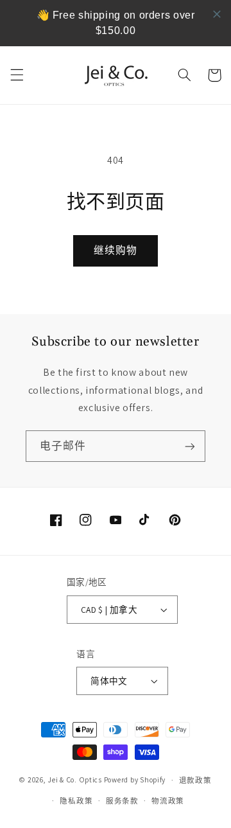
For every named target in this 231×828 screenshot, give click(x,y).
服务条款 (122, 801)
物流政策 (167, 801)
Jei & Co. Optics (74, 779)
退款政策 (195, 780)
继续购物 (115, 250)
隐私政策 (76, 801)
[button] (16, 75)
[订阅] (190, 446)
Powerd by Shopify (135, 779)
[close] (216, 14)
